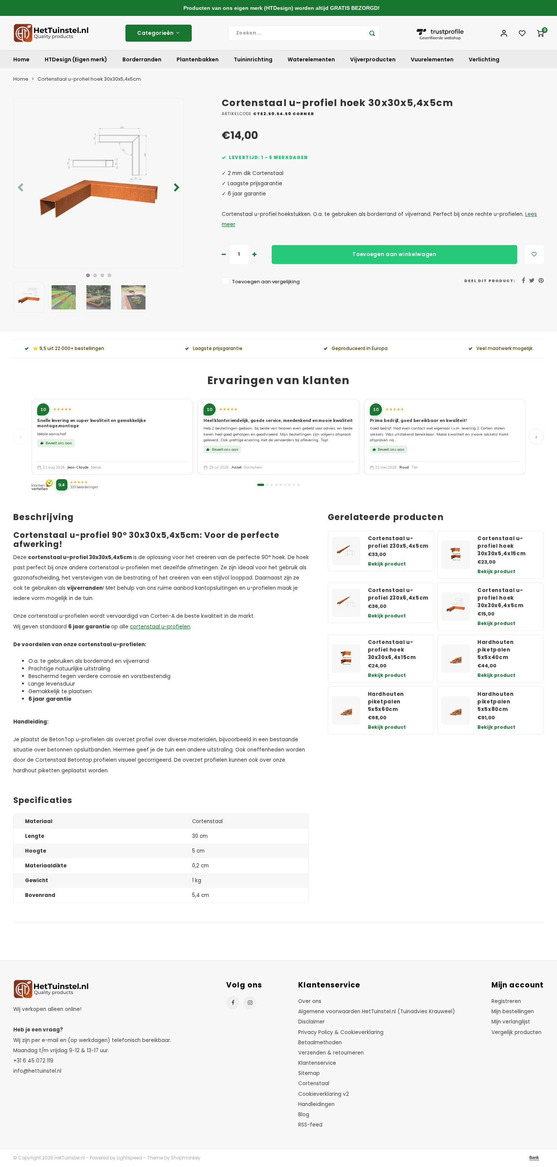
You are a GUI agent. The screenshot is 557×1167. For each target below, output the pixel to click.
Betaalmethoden (320, 1042)
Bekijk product (387, 564)
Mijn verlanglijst (510, 1021)
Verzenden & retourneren (331, 1052)
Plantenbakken (198, 59)
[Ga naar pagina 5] (280, 485)
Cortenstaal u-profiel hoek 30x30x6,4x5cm (500, 598)
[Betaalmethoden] (533, 1157)
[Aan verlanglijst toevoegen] (534, 254)
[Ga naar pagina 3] (272, 485)
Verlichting (484, 59)
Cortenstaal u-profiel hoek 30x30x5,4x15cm (501, 546)
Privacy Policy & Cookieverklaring (340, 1032)
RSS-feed (310, 1124)
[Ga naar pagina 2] (267, 485)
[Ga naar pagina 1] (260, 485)
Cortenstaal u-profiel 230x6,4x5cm (398, 594)
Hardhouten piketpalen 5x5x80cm (495, 702)
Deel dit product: (489, 281)
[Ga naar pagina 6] (285, 485)
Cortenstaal (313, 1083)
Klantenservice (317, 1063)
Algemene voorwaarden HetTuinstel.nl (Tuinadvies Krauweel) (376, 1011)
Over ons (309, 1001)
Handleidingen (316, 1104)
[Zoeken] (372, 33)
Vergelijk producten (516, 1032)
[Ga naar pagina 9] (298, 485)
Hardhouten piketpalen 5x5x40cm (495, 650)
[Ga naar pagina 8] (294, 485)
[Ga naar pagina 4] (276, 485)
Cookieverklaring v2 (323, 1094)
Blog (303, 1114)
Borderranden (141, 59)
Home (21, 59)
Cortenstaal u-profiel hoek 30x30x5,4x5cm (89, 79)
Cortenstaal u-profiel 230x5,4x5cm (398, 542)
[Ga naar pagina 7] (289, 485)
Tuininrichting (253, 59)
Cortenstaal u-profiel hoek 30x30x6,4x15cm (392, 650)
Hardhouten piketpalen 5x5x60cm (386, 702)
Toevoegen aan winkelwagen (394, 254)
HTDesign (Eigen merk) (76, 59)
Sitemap (309, 1073)
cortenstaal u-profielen (160, 626)
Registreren (506, 1001)
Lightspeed (129, 1158)
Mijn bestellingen (512, 1011)
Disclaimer (311, 1021)
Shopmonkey (185, 1158)
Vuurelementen (432, 59)
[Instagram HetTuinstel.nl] (250, 1002)
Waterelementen (311, 59)
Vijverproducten (373, 59)
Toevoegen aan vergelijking (266, 281)
